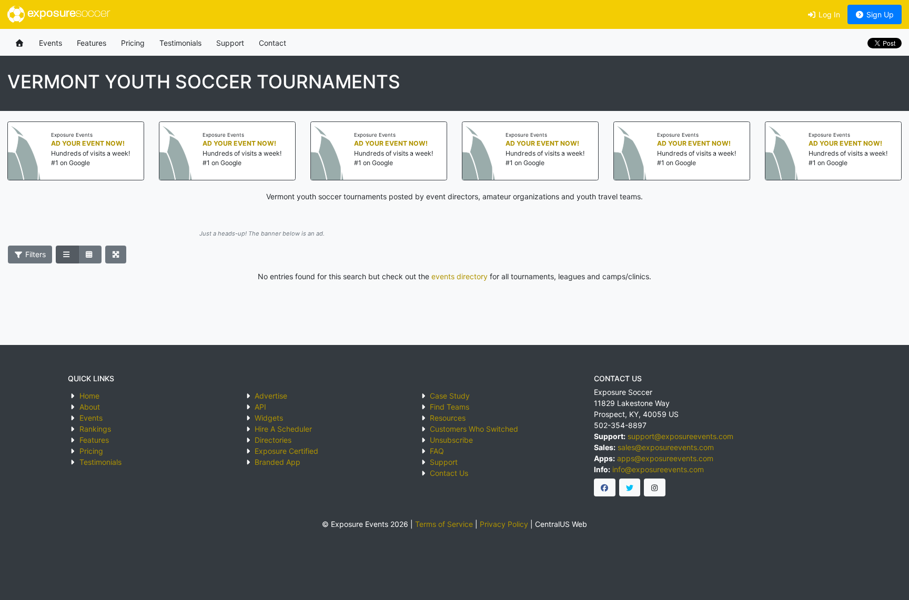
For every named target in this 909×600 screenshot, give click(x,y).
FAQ (437, 450)
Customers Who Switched (474, 428)
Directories (273, 439)
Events (50, 42)
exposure (67, 14)
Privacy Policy (504, 524)
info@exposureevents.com (658, 469)
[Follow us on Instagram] (654, 487)
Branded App (277, 461)
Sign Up (879, 14)
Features (91, 42)
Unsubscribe (451, 439)
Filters (34, 254)
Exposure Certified (286, 450)
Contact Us (449, 473)
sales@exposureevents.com (666, 447)
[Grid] (90, 254)
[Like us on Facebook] (604, 487)
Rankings (95, 428)
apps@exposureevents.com (665, 458)
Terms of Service (444, 524)
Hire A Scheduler (283, 428)
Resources (448, 417)
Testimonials (180, 42)
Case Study (450, 395)
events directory (459, 276)
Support (230, 42)
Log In (828, 14)
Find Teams (449, 406)
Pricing (133, 42)
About (89, 406)
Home (89, 395)
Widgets (269, 417)
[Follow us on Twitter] (630, 487)
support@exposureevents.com (680, 436)
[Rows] (67, 254)
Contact (272, 42)
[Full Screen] (116, 254)
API (260, 406)
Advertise (271, 395)
